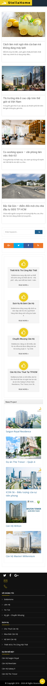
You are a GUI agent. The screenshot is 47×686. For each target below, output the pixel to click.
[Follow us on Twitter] (18, 245)
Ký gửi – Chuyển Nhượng (14, 615)
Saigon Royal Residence (18, 431)
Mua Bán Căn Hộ (11, 634)
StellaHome (19, 3)
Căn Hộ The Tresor (9, 674)
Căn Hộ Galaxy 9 (8, 668)
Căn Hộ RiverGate (9, 663)
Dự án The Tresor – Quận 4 (20, 461)
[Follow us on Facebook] (28, 245)
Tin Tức (7, 610)
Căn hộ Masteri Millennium (20, 556)
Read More (23, 285)
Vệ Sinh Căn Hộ (10, 639)
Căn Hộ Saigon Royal (10, 658)
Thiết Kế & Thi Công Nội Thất (16, 644)
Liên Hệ (7, 604)
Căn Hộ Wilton (13, 525)
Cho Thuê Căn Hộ (11, 629)
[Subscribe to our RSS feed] (9, 245)
